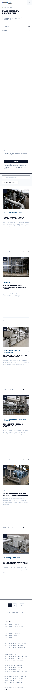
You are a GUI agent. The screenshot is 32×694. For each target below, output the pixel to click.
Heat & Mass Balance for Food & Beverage (15, 643)
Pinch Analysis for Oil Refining (13, 680)
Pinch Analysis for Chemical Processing (15, 676)
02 (14, 605)
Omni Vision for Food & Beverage (13, 665)
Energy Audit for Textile (11, 637)
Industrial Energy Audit (10, 654)
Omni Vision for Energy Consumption (13, 660)
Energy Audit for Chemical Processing (14, 626)
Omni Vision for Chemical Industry (13, 658)
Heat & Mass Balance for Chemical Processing (13, 640)
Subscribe (16, 161)
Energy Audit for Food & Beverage (13, 628)
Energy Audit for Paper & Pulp (12, 633)
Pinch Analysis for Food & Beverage (13, 678)
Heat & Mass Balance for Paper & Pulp (14, 647)
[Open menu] (29, 2)
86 (21, 605)
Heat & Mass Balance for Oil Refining (14, 645)
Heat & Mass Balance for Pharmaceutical (15, 649)
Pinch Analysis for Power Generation (14, 687)
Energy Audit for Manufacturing (12, 631)
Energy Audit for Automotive (11, 624)
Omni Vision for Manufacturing (12, 669)
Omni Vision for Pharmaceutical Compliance (15, 671)
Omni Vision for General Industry (13, 667)
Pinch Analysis (8, 674)
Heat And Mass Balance (10, 652)
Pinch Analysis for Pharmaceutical (13, 685)
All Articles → (8, 689)
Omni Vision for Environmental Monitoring (15, 663)
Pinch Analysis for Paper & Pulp (13, 682)
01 (10, 605)
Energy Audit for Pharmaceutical (13, 635)
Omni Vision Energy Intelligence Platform (15, 656)
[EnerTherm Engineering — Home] (6, 2)
